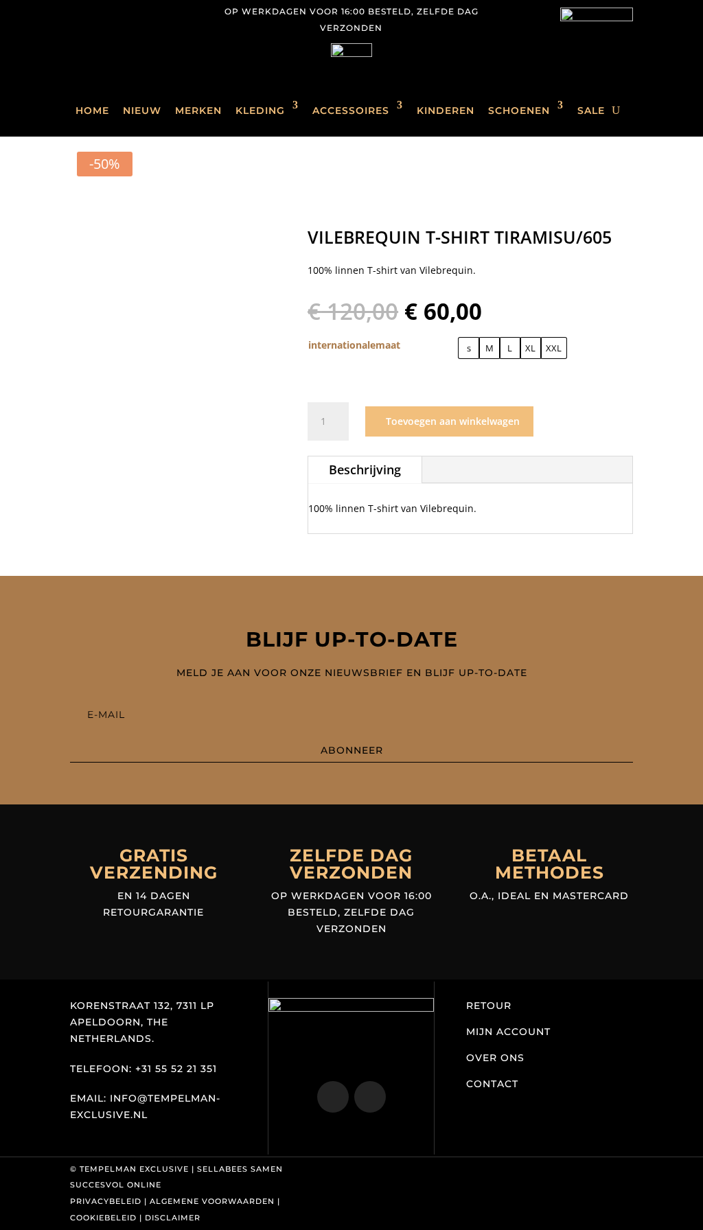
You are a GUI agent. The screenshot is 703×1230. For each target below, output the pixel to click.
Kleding (260, 110)
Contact (492, 1084)
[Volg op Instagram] (81, 11)
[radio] (469, 348)
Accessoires (350, 110)
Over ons (495, 1058)
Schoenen (519, 110)
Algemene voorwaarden (212, 1201)
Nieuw (142, 110)
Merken (198, 110)
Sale (591, 110)
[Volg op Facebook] (108, 11)
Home (92, 110)
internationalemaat (354, 344)
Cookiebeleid (103, 1217)
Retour (488, 1005)
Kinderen (445, 110)
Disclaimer (172, 1217)
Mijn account (508, 1031)
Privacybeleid (105, 1201)
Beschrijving (365, 469)
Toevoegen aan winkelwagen (453, 421)
